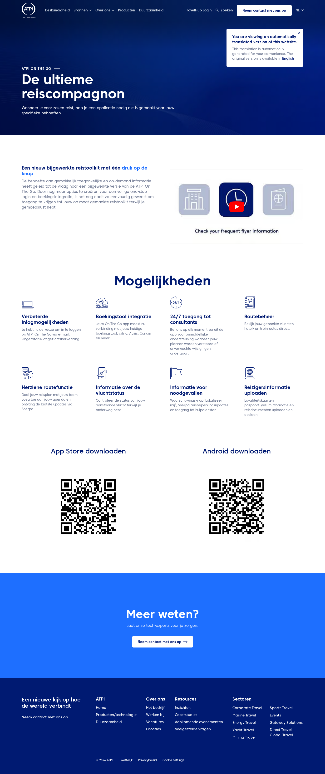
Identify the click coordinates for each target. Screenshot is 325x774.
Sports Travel (281, 708)
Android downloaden (237, 451)
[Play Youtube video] (236, 206)
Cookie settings (173, 760)
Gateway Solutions (286, 723)
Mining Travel (244, 738)
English (288, 58)
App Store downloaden (88, 451)
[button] (299, 11)
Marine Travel (244, 715)
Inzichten (183, 708)
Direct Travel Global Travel (281, 732)
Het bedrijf (155, 708)
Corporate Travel (247, 708)
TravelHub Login (198, 10)
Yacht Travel (243, 730)
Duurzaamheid (151, 10)
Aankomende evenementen (199, 722)
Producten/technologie (116, 715)
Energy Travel (244, 723)
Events (275, 715)
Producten (126, 10)
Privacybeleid (147, 760)
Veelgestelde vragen (193, 729)
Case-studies (186, 715)
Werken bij (155, 715)
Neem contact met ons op (264, 10)
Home (101, 708)
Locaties (153, 729)
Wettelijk (127, 760)
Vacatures (155, 722)
